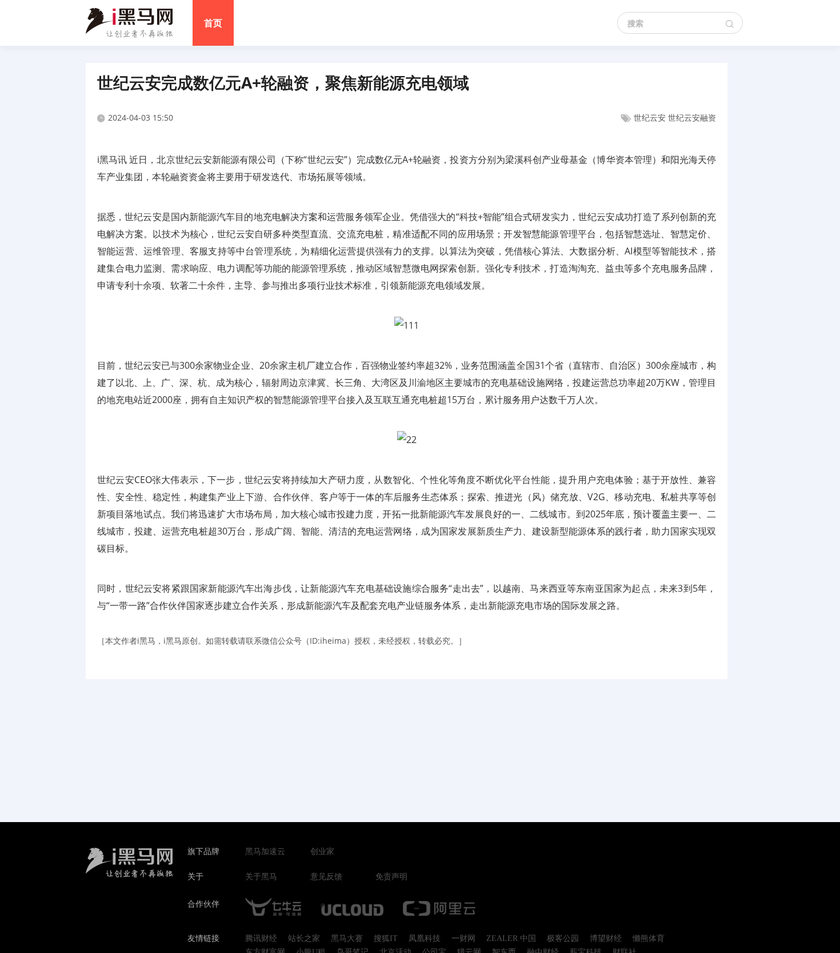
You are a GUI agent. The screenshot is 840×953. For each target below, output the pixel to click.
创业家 (322, 852)
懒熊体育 (649, 939)
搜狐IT (386, 939)
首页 (213, 23)
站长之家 (304, 939)
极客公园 (563, 939)
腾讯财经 (261, 939)
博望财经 (606, 939)
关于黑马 (261, 877)
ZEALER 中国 (511, 939)
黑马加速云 (265, 852)
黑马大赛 (347, 939)
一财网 (463, 939)
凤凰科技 (425, 939)
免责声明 (391, 877)
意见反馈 (326, 877)
